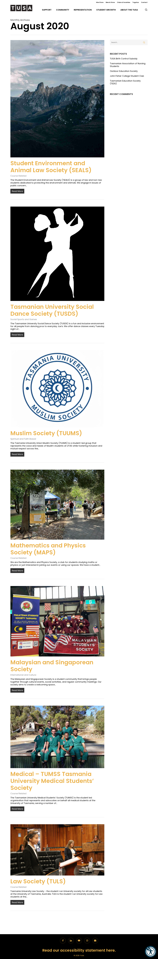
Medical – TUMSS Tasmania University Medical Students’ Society (52, 781)
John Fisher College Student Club (127, 76)
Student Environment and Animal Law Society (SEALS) (51, 166)
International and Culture (23, 674)
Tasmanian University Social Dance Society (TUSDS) (52, 310)
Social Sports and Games (23, 319)
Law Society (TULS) (38, 881)
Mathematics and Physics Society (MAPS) (48, 548)
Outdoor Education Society (124, 71)
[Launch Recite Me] (150, 951)
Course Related (18, 175)
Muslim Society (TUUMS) (46, 433)
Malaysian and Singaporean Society (51, 665)
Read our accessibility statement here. (79, 950)
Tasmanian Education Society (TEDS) (125, 82)
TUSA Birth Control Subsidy (123, 58)
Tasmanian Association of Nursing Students (127, 65)
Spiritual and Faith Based (23, 438)
